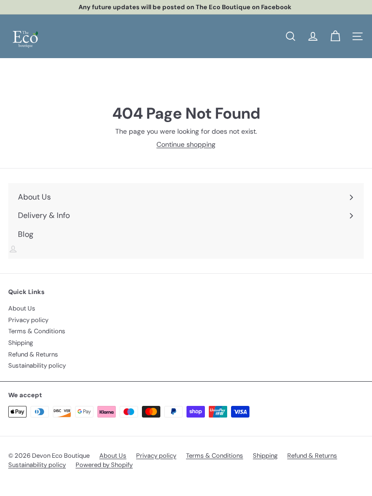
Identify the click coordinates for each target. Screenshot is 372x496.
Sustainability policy (37, 365)
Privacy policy (28, 320)
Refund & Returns (33, 354)
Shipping (20, 343)
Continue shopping (186, 144)
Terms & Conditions (36, 331)
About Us (21, 308)
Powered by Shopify (104, 465)
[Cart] (335, 36)
